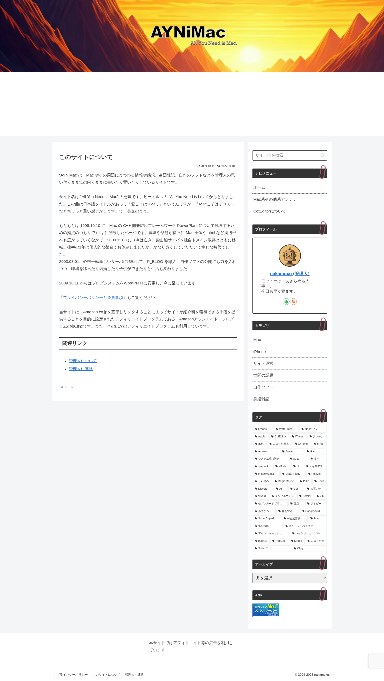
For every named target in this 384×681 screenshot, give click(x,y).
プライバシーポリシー (72, 674)
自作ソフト (263, 387)
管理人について (83, 361)
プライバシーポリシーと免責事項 (93, 297)
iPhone (259, 351)
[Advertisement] (192, 105)
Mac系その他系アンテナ (275, 199)
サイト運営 (263, 363)
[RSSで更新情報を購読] (293, 301)
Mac (257, 340)
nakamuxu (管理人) (290, 273)
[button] (322, 155)
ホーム (259, 187)
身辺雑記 (261, 399)
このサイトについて (106, 674)
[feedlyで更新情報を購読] (286, 301)
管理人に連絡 (81, 369)
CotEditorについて (269, 211)
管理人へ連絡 (134, 674)
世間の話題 (263, 375)
